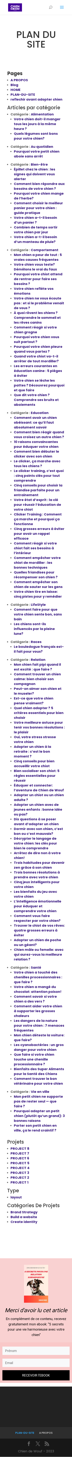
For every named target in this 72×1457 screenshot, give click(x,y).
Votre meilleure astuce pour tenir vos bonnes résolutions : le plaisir (39, 727)
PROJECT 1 (19, 1182)
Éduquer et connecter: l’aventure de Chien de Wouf (39, 787)
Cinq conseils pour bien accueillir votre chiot (34, 763)
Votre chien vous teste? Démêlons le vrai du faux (35, 267)
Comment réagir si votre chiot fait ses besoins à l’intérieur (35, 548)
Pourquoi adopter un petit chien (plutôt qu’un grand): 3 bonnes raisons (39, 1116)
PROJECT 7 (20, 1153)
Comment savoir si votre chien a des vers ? (35, 999)
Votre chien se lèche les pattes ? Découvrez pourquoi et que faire (39, 385)
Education (40, 412)
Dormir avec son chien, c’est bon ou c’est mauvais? (38, 831)
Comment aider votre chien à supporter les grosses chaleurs (38, 1011)
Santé (36, 967)
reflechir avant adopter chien (36, 99)
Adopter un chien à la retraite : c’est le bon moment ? (32, 751)
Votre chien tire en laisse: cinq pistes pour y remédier (38, 594)
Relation (38, 659)
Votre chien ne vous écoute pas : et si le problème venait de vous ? (39, 303)
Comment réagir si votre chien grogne (35, 329)
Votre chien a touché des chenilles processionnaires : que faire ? (38, 977)
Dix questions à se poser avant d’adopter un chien (36, 821)
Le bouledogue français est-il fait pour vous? (39, 649)
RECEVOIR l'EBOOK (36, 1375)
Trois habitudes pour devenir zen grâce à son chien (39, 865)
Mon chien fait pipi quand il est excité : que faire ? (37, 667)
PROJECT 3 (20, 1172)
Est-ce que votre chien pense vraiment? (33, 700)
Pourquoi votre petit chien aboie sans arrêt (36, 154)
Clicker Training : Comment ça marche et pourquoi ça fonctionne (38, 519)
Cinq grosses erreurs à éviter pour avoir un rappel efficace (39, 533)
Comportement (44, 250)
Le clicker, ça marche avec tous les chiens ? (37, 463)
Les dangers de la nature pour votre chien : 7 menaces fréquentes (39, 1025)
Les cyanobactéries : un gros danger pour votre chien (39, 1047)
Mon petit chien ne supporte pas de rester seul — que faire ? (38, 1101)
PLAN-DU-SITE (23, 94)
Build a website (24, 1217)
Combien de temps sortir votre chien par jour (36, 229)
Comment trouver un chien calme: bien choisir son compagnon (37, 679)
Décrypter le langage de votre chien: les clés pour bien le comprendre (35, 843)
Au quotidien (42, 146)
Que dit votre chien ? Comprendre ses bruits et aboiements (36, 400)
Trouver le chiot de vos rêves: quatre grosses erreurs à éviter (39, 930)
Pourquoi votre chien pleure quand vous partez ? (38, 349)
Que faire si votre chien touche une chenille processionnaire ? (34, 1059)
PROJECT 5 (20, 1163)
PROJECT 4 (20, 1168)
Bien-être (39, 164)
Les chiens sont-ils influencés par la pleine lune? (34, 629)
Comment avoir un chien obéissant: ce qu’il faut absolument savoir (35, 422)
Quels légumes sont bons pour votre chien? (36, 136)
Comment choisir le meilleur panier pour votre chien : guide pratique (38, 208)
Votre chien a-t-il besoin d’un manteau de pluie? (35, 239)
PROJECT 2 (20, 1177)
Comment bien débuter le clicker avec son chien (36, 454)
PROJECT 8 (20, 1148)
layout (16, 1197)
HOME (15, 89)
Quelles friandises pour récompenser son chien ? (36, 574)
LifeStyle (38, 604)
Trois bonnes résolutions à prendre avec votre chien (37, 874)
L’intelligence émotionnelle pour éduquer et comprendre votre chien (37, 906)
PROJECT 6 (20, 1158)
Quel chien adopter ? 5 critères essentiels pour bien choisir (39, 713)
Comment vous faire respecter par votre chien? (37, 918)
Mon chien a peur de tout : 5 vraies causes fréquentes (38, 257)
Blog (14, 85)
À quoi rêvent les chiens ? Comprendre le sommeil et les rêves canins (37, 317)
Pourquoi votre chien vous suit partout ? (36, 339)
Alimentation (42, 114)
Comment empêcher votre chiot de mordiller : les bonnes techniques (37, 562)
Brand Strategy (24, 1212)
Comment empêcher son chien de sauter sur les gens (38, 584)
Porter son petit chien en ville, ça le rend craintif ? (35, 1128)
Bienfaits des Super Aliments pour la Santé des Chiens (39, 1071)
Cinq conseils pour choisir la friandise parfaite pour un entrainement (38, 490)
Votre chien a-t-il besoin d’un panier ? (35, 220)
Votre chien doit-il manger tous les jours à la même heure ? (37, 124)
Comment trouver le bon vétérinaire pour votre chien (38, 1081)
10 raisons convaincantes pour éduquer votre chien (36, 444)
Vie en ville (40, 1091)
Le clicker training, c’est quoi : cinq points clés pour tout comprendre (39, 475)
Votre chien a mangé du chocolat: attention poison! (37, 989)
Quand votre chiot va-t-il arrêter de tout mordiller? (36, 358)
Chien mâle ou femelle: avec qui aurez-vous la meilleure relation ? (39, 954)
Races (36, 641)
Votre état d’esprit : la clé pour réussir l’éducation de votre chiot (37, 504)
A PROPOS (19, 80)
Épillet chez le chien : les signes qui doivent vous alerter (34, 174)
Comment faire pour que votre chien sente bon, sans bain (38, 614)
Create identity (24, 1221)
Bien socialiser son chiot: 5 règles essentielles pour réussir (36, 775)
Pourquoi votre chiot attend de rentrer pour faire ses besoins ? (38, 279)
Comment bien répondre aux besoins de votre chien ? (39, 186)
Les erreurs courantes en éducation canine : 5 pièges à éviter (38, 371)
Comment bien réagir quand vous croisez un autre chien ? (39, 434)
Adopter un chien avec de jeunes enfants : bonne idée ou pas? (38, 809)
